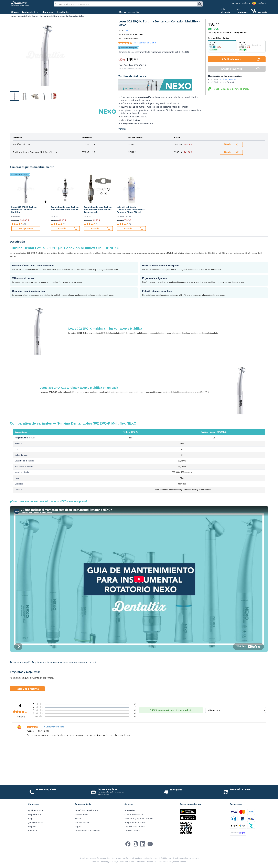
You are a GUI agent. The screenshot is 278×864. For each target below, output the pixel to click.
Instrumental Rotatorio (52, 16)
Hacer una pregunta (27, 688)
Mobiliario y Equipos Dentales (139, 818)
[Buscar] (200, 4)
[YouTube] (150, 843)
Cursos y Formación (134, 814)
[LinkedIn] (142, 843)
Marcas (131, 12)
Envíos (78, 818)
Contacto (32, 830)
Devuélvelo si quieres (240, 789)
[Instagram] (135, 843)
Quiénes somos (35, 810)
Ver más (122, 128)
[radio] (222, 46)
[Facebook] (127, 843)
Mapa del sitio (35, 814)
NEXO (128, 30)
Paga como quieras (107, 789)
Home (13, 16)
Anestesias (130, 810)
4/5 (144, 42)
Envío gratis (176, 789)
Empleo (31, 826)
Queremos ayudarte (46, 789)
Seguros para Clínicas (135, 826)
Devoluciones (81, 814)
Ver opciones (26, 228)
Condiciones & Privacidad (87, 830)
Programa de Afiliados (135, 822)
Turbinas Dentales (75, 16)
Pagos (78, 826)
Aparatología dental (28, 16)
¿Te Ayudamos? (35, 822)
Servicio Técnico (132, 830)
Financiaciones (82, 822)
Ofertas (122, 12)
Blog (138, 12)
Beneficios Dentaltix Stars (87, 810)
